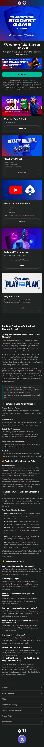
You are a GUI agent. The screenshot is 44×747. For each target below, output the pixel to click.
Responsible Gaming (9, 705)
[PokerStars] (22, 731)
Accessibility (7, 722)
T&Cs (4, 699)
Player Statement (8, 693)
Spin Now (22, 128)
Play (22, 266)
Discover (22, 172)
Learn (22, 308)
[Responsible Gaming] (22, 739)
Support (5, 688)
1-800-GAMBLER (29, 80)
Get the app (22, 74)
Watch (22, 221)
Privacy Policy (7, 716)
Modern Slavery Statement (12, 710)
